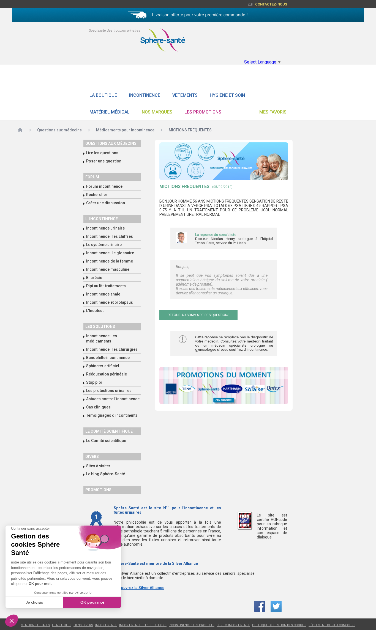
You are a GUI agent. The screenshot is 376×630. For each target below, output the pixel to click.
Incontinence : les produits (191, 625)
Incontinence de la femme (109, 261)
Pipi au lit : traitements (106, 286)
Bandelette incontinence (108, 357)
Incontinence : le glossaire (110, 253)
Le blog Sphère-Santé (105, 474)
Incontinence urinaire (105, 228)
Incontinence (144, 95)
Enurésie (94, 277)
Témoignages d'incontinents (112, 415)
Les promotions (202, 112)
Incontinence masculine (107, 269)
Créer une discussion (105, 203)
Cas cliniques (98, 407)
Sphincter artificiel (102, 366)
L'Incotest (94, 310)
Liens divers (83, 625)
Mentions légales (35, 625)
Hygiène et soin (227, 95)
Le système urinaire (104, 244)
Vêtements (185, 95)
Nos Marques (157, 112)
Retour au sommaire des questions (198, 315)
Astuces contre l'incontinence (113, 399)
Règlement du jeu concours (332, 625)
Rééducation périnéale (106, 374)
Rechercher (96, 194)
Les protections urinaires (109, 390)
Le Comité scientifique (106, 440)
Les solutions (100, 326)
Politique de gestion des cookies (279, 625)
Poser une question (103, 161)
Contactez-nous (271, 4)
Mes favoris (273, 112)
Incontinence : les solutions (143, 625)
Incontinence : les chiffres (109, 236)
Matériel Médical (109, 112)
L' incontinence (101, 219)
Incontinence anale (103, 294)
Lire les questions (102, 153)
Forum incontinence (104, 186)
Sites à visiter (98, 466)
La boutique (103, 95)
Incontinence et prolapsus (109, 302)
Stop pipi (94, 382)
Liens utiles (61, 625)
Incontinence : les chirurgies (112, 349)
